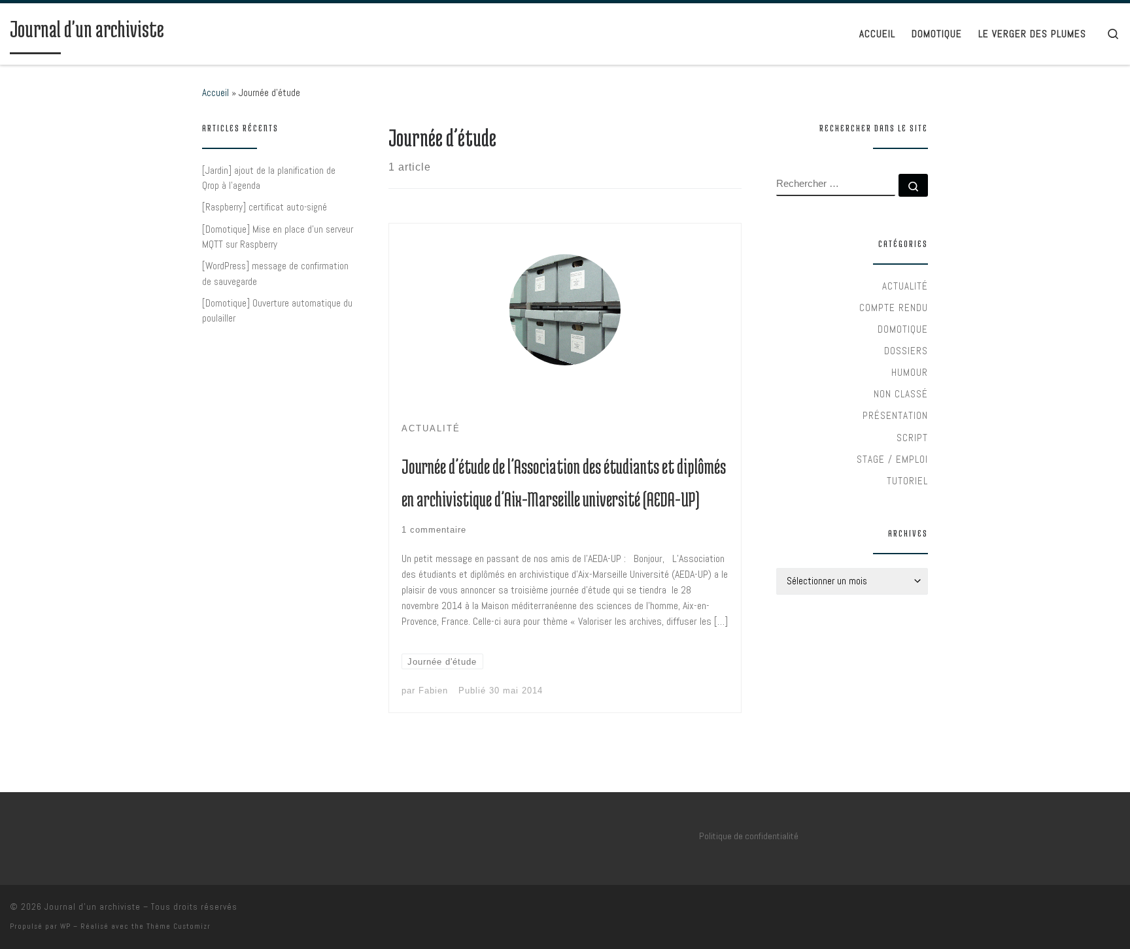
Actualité (905, 286)
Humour (909, 372)
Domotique (903, 329)
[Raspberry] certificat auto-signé (264, 207)
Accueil (215, 92)
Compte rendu (893, 307)
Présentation (895, 415)
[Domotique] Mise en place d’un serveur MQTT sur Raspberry (277, 237)
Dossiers (906, 350)
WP (65, 926)
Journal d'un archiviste (92, 906)
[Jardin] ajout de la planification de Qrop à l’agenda (268, 178)
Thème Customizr (178, 926)
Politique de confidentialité (748, 836)
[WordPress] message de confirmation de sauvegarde (275, 273)
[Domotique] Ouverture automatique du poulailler (277, 311)
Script (912, 437)
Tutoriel (907, 480)
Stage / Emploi (892, 459)
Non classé (901, 394)
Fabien (433, 690)
